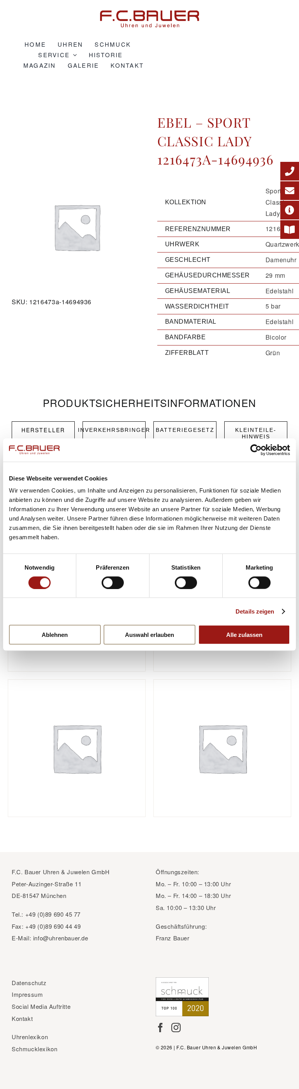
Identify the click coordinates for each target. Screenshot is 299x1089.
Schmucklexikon (34, 1049)
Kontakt (22, 1018)
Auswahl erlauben (149, 634)
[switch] (113, 582)
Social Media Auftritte (41, 1006)
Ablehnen (55, 634)
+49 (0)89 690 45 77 (53, 914)
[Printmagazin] (289, 229)
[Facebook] (160, 1027)
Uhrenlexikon (30, 1037)
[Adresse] (289, 210)
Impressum (27, 994)
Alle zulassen (244, 634)
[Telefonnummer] (289, 171)
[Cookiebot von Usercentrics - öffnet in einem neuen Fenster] (256, 450)
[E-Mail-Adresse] (289, 190)
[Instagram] (176, 1027)
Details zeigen (255, 611)
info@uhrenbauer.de (60, 938)
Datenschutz (29, 983)
